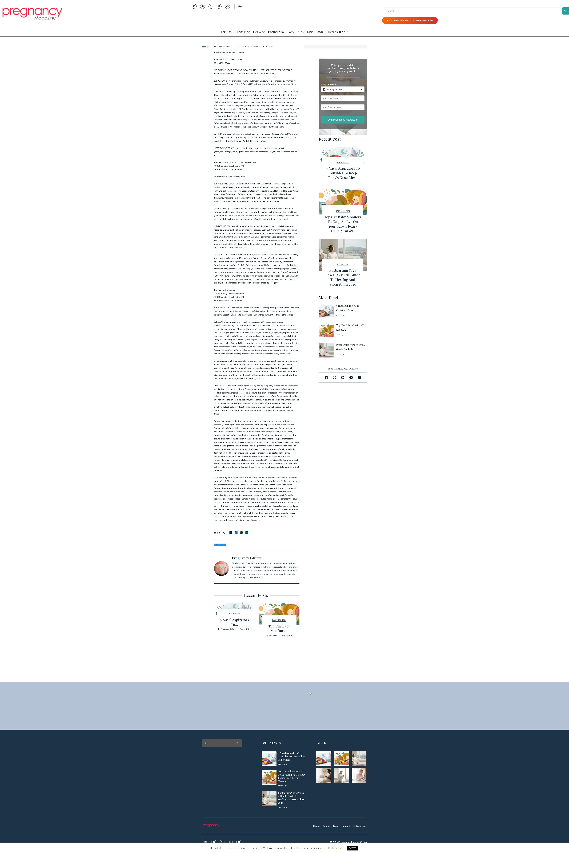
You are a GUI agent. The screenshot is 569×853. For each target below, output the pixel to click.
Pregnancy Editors (224, 46)
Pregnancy (220, 545)
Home (205, 46)
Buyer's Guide (234, 614)
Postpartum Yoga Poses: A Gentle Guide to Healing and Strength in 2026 (342, 277)
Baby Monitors (279, 620)
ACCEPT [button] (353, 848)
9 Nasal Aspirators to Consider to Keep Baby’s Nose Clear (343, 173)
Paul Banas (273, 635)
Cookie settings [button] (335, 848)
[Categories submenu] (366, 826)
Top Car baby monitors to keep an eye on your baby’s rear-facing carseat (342, 224)
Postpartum (343, 264)
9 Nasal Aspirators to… (234, 622)
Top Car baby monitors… (279, 628)
